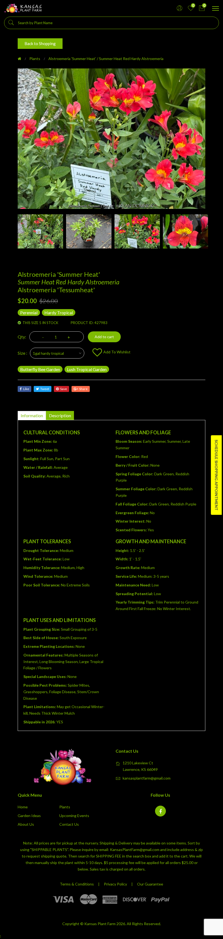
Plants (34, 58)
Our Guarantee (150, 884)
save (63, 389)
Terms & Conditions (77, 884)
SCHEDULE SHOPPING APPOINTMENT (216, 474)
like (26, 389)
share (83, 389)
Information (32, 415)
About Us (26, 824)
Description (60, 415)
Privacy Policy (115, 884)
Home (23, 807)
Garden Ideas (29, 815)
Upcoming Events (74, 815)
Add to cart (104, 336)
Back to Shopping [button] (40, 43)
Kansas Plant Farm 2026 (104, 923)
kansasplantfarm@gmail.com (147, 778)
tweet (44, 389)
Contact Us (69, 824)
